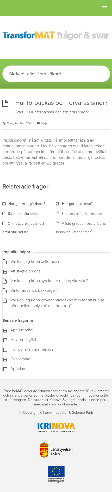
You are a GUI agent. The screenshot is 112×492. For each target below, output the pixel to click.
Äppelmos (19, 368)
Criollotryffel (20, 359)
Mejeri (45, 123)
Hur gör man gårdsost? (26, 204)
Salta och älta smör (23, 213)
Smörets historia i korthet (81, 213)
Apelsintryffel (21, 330)
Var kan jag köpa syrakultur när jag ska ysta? (49, 280)
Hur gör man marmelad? (31, 349)
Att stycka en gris (25, 271)
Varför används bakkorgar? (34, 290)
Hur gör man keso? (77, 204)
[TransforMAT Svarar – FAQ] (56, 36)
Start (19, 112)
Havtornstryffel (23, 339)
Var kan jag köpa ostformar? (34, 261)
